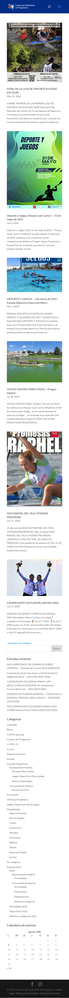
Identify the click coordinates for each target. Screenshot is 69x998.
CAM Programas (15, 734)
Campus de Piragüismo (19, 739)
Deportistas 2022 (18, 911)
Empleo (11, 759)
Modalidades (13, 809)
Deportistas (20, 891)
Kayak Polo (15, 827)
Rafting (13, 842)
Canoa (12, 822)
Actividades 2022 (18, 906)
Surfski (13, 857)
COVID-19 (12, 744)
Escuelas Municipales (23, 771)
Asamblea (12, 724)
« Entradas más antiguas (19, 643)
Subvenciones (14, 867)
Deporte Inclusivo (16, 754)
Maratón (13, 832)
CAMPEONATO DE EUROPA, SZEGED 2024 (32, 602)
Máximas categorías (24, 901)
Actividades (20, 878)
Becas (10, 729)
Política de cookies (50, 993)
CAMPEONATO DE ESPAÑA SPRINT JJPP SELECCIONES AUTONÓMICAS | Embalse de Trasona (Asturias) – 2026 (30, 685)
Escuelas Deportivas (17, 763)
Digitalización (21, 896)
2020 (12, 870)
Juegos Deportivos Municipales (28, 776)
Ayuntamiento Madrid (20, 767)
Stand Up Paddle (17, 852)
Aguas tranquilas (18, 813)
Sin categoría (13, 862)
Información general (17, 799)
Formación (12, 794)
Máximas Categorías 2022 (22, 916)
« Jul (9, 968)
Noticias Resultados (22, 781)
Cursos (10, 749)
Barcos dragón (16, 818)
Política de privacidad (27, 993)
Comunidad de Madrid (21, 786)
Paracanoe (14, 837)
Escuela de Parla (20, 789)
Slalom (12, 847)
